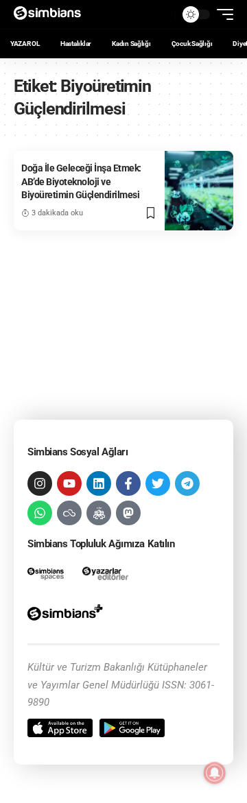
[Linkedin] (98, 483)
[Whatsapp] (39, 513)
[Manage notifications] (215, 773)
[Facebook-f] (128, 483)
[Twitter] (157, 483)
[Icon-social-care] (98, 513)
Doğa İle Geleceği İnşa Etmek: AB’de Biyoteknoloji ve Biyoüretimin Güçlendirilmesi (81, 181)
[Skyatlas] (69, 513)
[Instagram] (39, 483)
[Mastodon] (128, 513)
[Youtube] (69, 483)
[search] (161, 14)
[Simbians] (52, 14)
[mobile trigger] (221, 14)
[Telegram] (187, 483)
